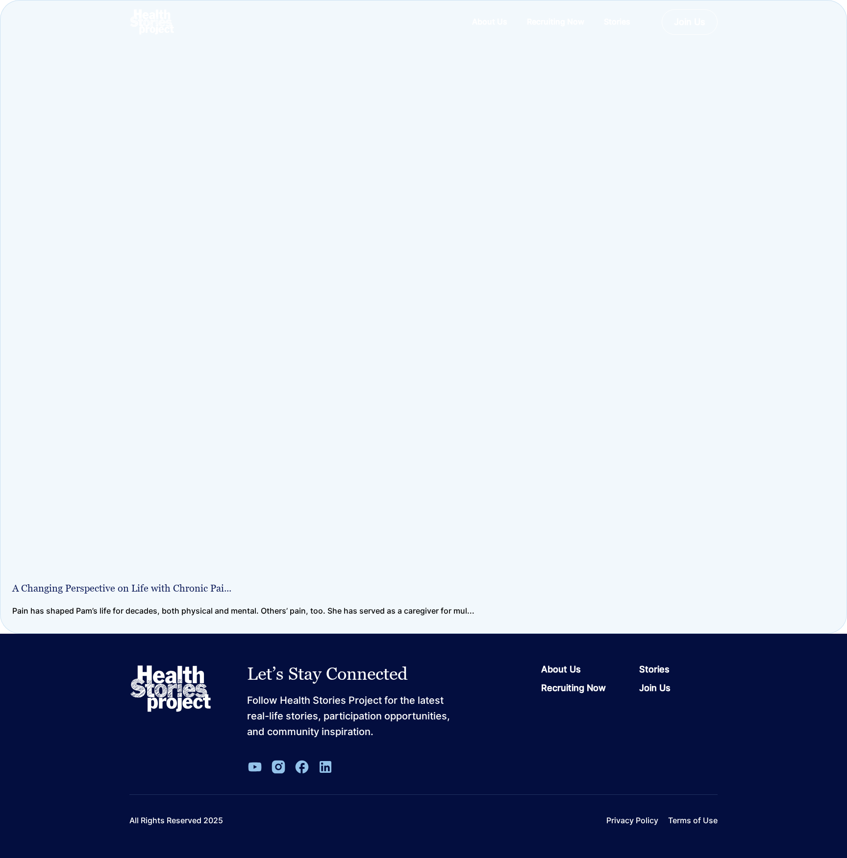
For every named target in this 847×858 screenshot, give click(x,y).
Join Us (689, 22)
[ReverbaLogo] (151, 22)
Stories (654, 669)
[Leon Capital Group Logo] (170, 689)
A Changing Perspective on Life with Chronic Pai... (121, 588)
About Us (561, 669)
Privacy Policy (632, 820)
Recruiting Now (573, 688)
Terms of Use (693, 820)
